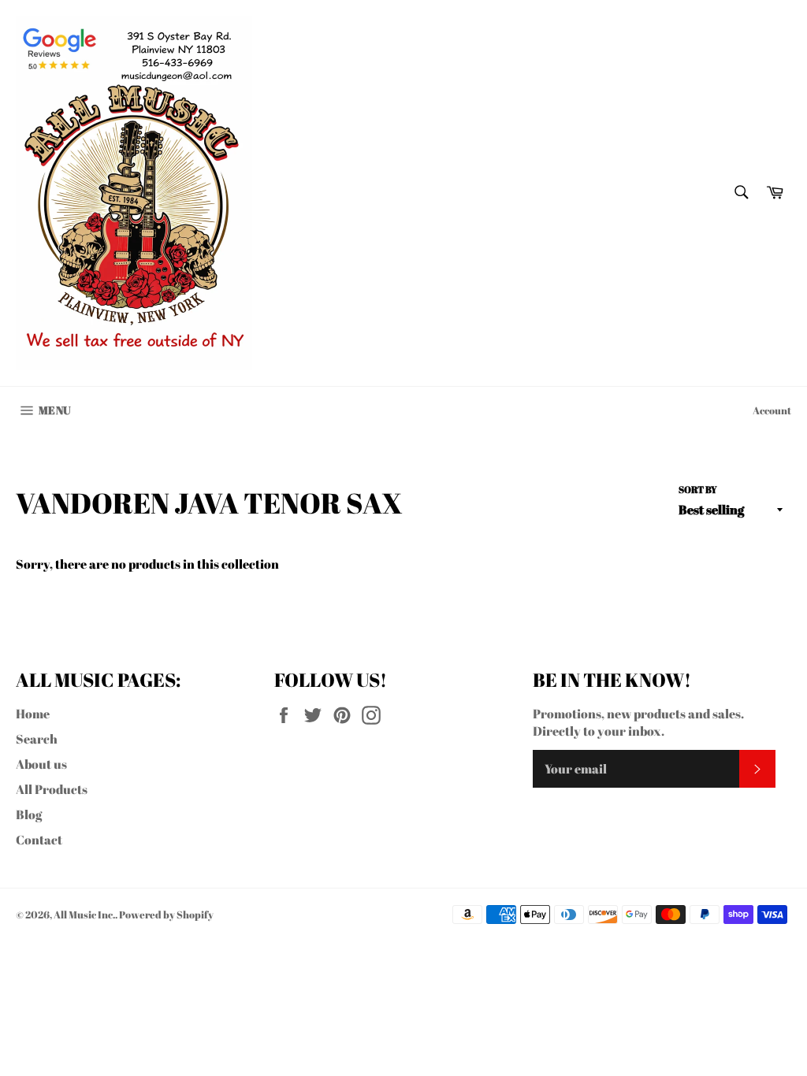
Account (772, 410)
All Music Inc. (84, 914)
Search (37, 739)
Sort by (698, 489)
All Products (51, 789)
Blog (29, 814)
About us (41, 764)
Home (33, 713)
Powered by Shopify (166, 914)
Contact (39, 839)
